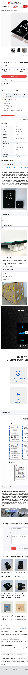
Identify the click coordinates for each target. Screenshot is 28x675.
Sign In (3, 110)
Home (2, 10)
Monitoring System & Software (16, 647)
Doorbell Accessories (22, 658)
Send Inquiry (14, 76)
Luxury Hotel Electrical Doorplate (8, 634)
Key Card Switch (18, 631)
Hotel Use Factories (21, 654)
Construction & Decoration (10, 10)
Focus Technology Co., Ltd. (18, 669)
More (2, 664)
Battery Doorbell (6, 661)
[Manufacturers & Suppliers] (14, 2)
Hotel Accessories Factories (9, 658)
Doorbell (18, 10)
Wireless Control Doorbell (18, 661)
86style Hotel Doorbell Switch (21, 634)
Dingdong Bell (4, 631)
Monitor (4, 647)
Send (14, 548)
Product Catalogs (22, 628)
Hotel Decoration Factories (8, 654)
